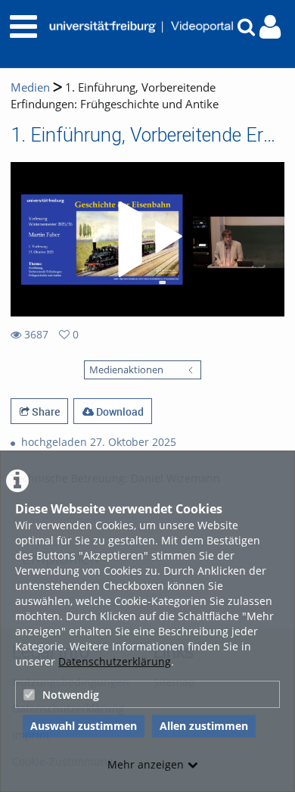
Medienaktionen (126, 369)
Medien (30, 87)
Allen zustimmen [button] (204, 726)
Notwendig (70, 695)
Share (45, 411)
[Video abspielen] (147, 239)
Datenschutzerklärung (114, 661)
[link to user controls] (270, 26)
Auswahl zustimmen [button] (83, 726)
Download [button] (119, 411)
